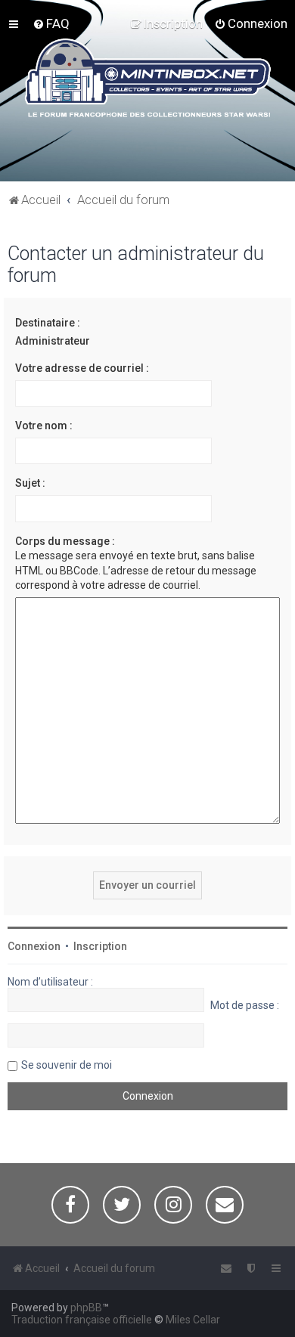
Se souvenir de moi (66, 1065)
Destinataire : (47, 323)
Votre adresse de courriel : (82, 368)
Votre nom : (44, 425)
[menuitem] (51, 23)
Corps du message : (65, 541)
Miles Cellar (193, 1320)
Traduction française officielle (81, 1320)
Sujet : (30, 483)
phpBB (86, 1307)
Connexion (34, 946)
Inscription (100, 946)
